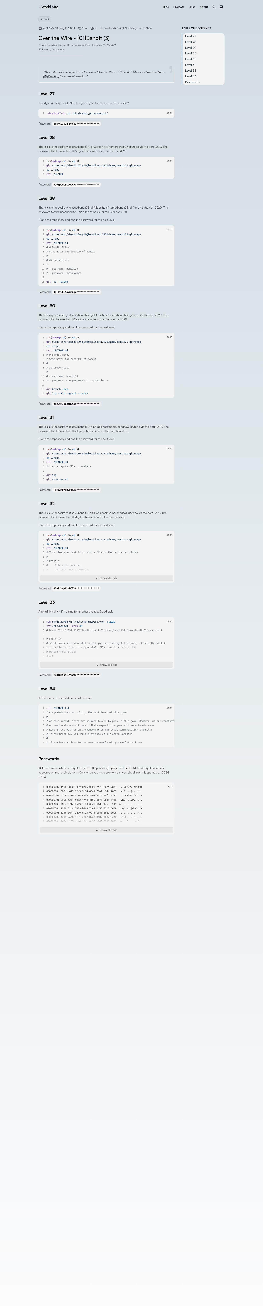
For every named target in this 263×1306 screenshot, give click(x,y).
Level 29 (190, 47)
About (204, 7)
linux (149, 28)
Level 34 (190, 76)
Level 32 (190, 65)
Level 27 (190, 36)
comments (58, 49)
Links (192, 7)
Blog (166, 7)
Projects (178, 7)
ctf (144, 28)
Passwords (192, 82)
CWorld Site (48, 6)
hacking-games (134, 28)
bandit (121, 28)
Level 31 (190, 59)
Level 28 (190, 42)
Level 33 (190, 70)
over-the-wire (110, 28)
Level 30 (190, 53)
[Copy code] (169, 113)
